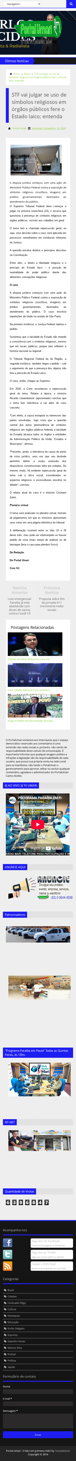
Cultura (12, 1309)
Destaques (14, 1315)
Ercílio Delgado (16, 1328)
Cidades (12, 1296)
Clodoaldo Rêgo (17, 1303)
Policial (12, 1354)
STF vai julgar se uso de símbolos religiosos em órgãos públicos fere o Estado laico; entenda (37, 77)
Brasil (27, 74)
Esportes (13, 1335)
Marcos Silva (15, 1347)
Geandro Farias (16, 1341)
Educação (13, 1322)
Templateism (62, 1451)
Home (16, 74)
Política (12, 1360)
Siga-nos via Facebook (46, 1241)
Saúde (11, 1367)
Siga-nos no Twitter (44, 1252)
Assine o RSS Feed (44, 1264)
